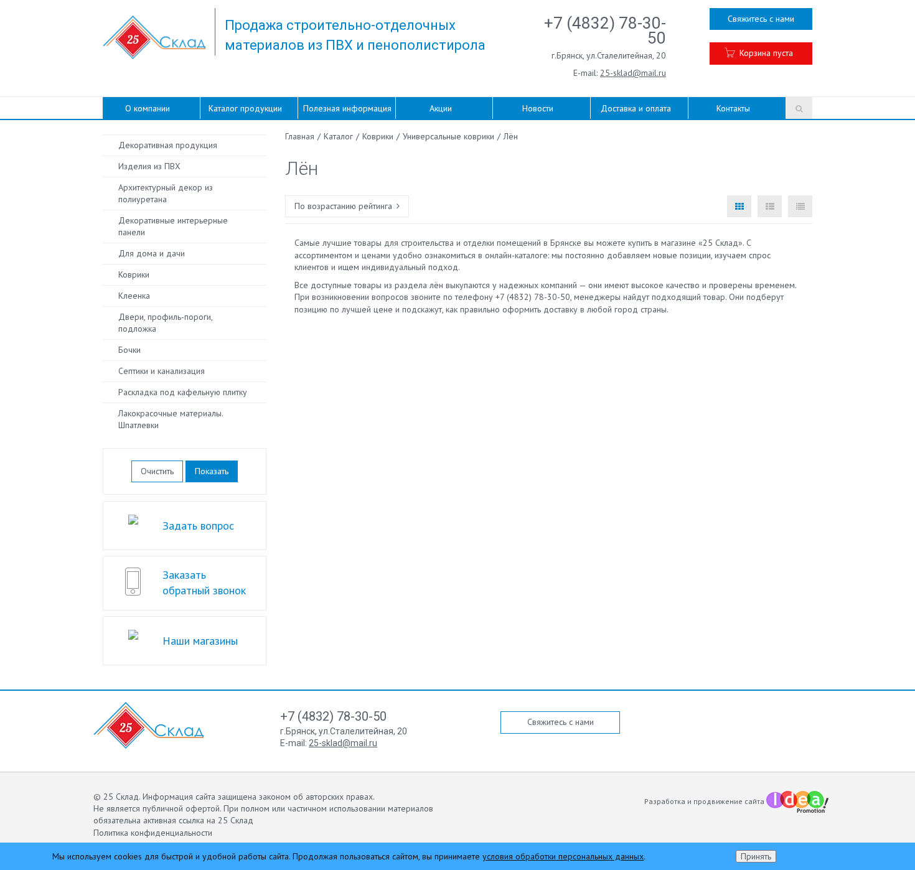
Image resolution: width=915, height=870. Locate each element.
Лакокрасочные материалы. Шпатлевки (170, 419)
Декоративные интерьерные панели (173, 226)
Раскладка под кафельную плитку (182, 392)
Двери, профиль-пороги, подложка (165, 322)
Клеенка (134, 295)
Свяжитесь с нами (761, 18)
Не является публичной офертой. (157, 808)
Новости (537, 108)
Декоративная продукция (167, 145)
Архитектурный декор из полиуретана (165, 193)
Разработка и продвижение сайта (705, 801)
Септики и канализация (161, 371)
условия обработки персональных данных (563, 856)
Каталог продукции (245, 108)
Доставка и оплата (636, 108)
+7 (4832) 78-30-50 (605, 30)
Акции (440, 108)
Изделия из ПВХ (149, 166)
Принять (756, 856)
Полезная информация (347, 108)
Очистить (157, 471)
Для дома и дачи (151, 253)
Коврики (133, 274)
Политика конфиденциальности (152, 832)
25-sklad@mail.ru (633, 72)
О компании (147, 108)
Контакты (733, 108)
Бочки (129, 349)
